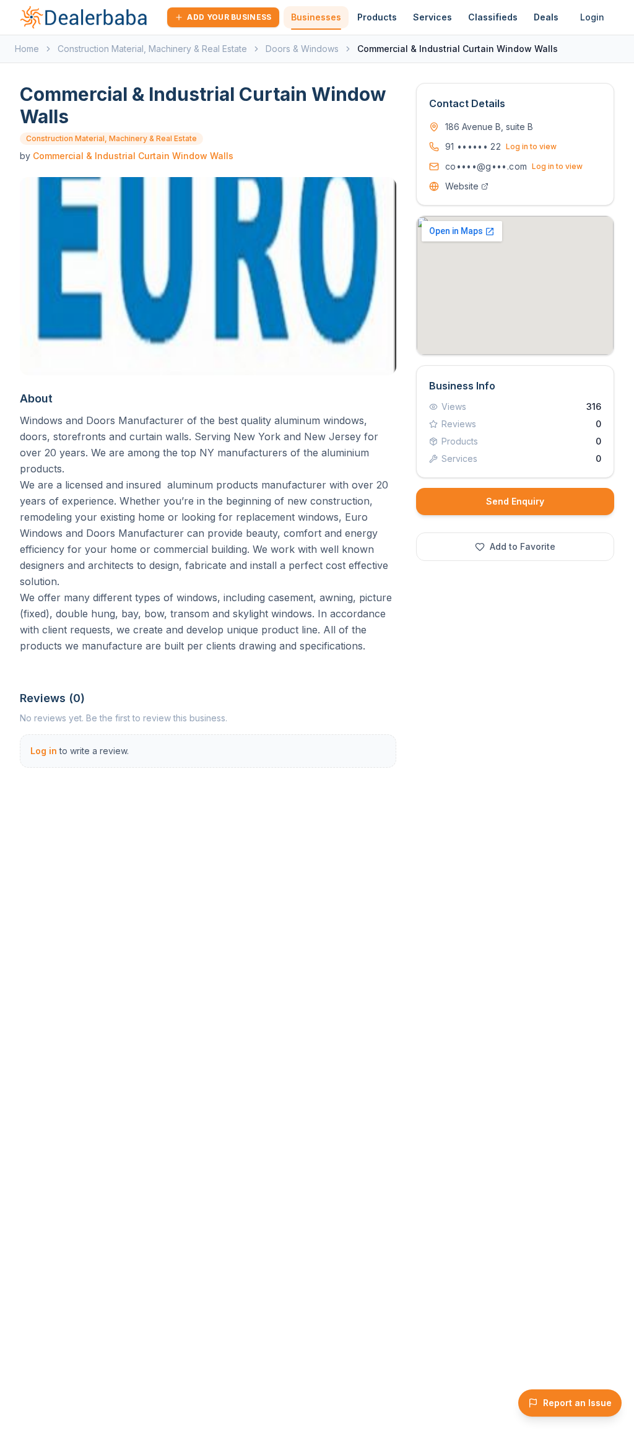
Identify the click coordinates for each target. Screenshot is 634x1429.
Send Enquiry (515, 501)
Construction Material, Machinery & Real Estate (152, 48)
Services (432, 17)
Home (27, 48)
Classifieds (493, 17)
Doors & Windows (302, 48)
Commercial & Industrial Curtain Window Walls (133, 155)
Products (377, 17)
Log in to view (531, 146)
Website (462, 186)
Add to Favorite (522, 546)
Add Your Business (229, 17)
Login (592, 17)
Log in (43, 750)
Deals (546, 17)
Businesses (316, 17)
